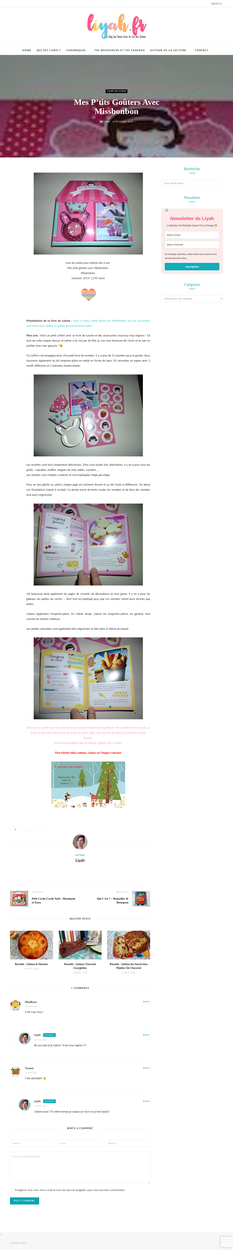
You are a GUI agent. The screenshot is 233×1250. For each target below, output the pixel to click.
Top (221, 1243)
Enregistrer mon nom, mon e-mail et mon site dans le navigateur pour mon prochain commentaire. (70, 1190)
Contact (201, 50)
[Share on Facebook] (13, 180)
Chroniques (76, 50)
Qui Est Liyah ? (49, 50)
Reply (146, 1002)
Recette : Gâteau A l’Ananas (31, 964)
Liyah (107, 121)
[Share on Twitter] (13, 189)
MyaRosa (31, 1002)
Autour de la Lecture (168, 50)
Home (26, 50)
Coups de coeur (116, 91)
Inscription (192, 266)
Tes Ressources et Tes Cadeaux (119, 50)
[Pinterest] (13, 198)
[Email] (13, 208)
